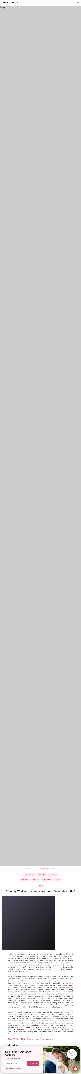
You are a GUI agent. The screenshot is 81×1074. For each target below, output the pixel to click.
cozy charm (69, 983)
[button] (75, 1069)
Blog (35, 869)
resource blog (68, 987)
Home (29, 869)
